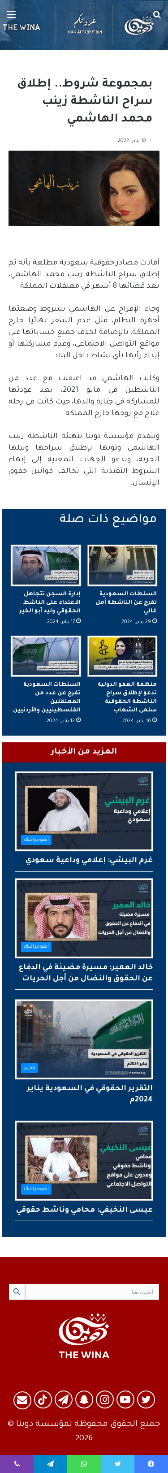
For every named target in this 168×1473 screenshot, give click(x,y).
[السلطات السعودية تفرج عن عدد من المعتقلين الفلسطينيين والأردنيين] (46, 656)
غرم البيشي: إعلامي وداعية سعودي (89, 861)
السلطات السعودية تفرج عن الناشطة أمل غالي (126, 603)
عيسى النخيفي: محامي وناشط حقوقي (84, 1210)
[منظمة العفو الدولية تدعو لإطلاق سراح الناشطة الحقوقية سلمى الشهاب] (122, 656)
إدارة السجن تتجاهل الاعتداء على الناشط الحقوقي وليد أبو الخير (50, 603)
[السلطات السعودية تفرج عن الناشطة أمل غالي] (122, 565)
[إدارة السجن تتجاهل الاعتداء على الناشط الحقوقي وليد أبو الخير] (46, 565)
